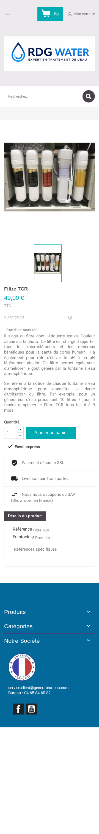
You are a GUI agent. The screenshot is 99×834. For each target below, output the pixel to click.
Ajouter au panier (51, 432)
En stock (21, 536)
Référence (22, 529)
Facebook (18, 709)
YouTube (31, 709)
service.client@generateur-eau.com (38, 687)
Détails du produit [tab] (25, 516)
